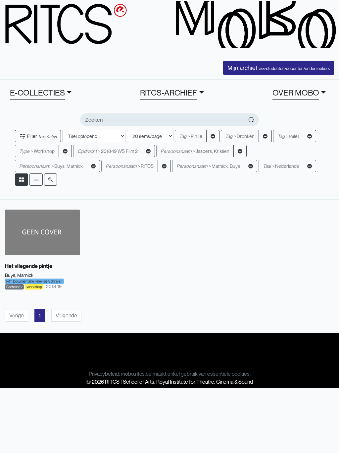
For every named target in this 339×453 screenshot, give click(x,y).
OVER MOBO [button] (295, 92)
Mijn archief (278, 67)
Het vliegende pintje (28, 266)
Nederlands (281, 166)
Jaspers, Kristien (195, 151)
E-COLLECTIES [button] (37, 92)
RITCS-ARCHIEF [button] (168, 92)
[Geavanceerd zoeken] (50, 179)
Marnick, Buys (208, 166)
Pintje (190, 136)
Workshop (37, 151)
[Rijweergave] (36, 179)
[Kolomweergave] (21, 179)
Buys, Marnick (51, 166)
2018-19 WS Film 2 (107, 151)
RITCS (130, 166)
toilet (288, 136)
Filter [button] (41, 136)
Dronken (240, 136)
